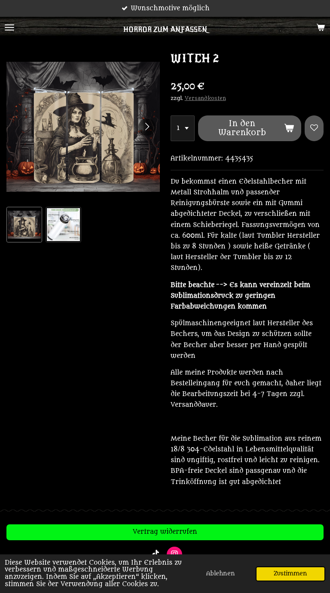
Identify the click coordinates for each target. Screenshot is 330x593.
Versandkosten (205, 98)
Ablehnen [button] (220, 573)
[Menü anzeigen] (9, 27)
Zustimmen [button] (290, 573)
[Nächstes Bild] (147, 127)
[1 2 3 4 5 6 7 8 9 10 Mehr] (183, 128)
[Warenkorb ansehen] (320, 27)
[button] (24, 224)
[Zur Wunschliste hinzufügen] (314, 128)
